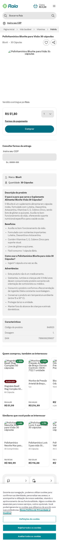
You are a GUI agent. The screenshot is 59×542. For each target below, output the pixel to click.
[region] (29, 513)
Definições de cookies (29, 519)
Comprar (29, 129)
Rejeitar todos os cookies (29, 528)
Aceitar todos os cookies (29, 536)
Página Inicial (9, 29)
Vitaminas (41, 29)
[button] (29, 71)
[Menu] (54, 6)
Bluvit (18, 177)
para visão (45, 256)
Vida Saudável (25, 29)
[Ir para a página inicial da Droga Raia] (10, 6)
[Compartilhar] (54, 42)
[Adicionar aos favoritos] (46, 42)
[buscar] (53, 16)
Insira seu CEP (11, 151)
